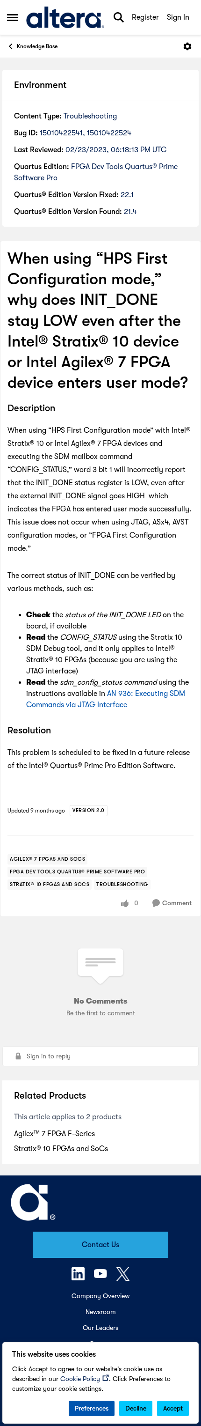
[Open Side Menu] (12, 17)
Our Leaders (100, 1327)
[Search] (118, 17)
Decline (135, 1408)
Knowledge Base (37, 46)
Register (145, 17)
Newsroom (101, 1311)
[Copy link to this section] (62, 409)
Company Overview (100, 1296)
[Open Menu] (187, 46)
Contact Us (100, 1245)
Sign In (178, 17)
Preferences (91, 1408)
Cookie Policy (80, 1378)
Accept (173, 1408)
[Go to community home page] (65, 17)
